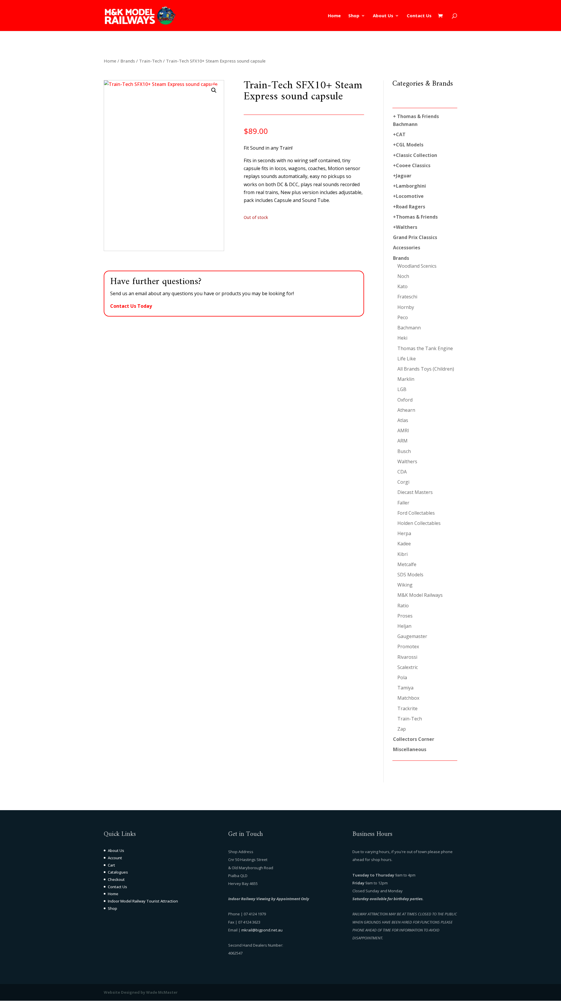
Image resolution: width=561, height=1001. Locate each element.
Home (334, 15)
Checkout (116, 879)
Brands (127, 61)
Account (115, 857)
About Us (383, 15)
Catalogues (118, 872)
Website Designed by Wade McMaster (141, 992)
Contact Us (419, 15)
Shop (353, 15)
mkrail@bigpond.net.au (262, 930)
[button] (214, 90)
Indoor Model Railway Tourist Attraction (143, 901)
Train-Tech (150, 61)
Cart (111, 865)
